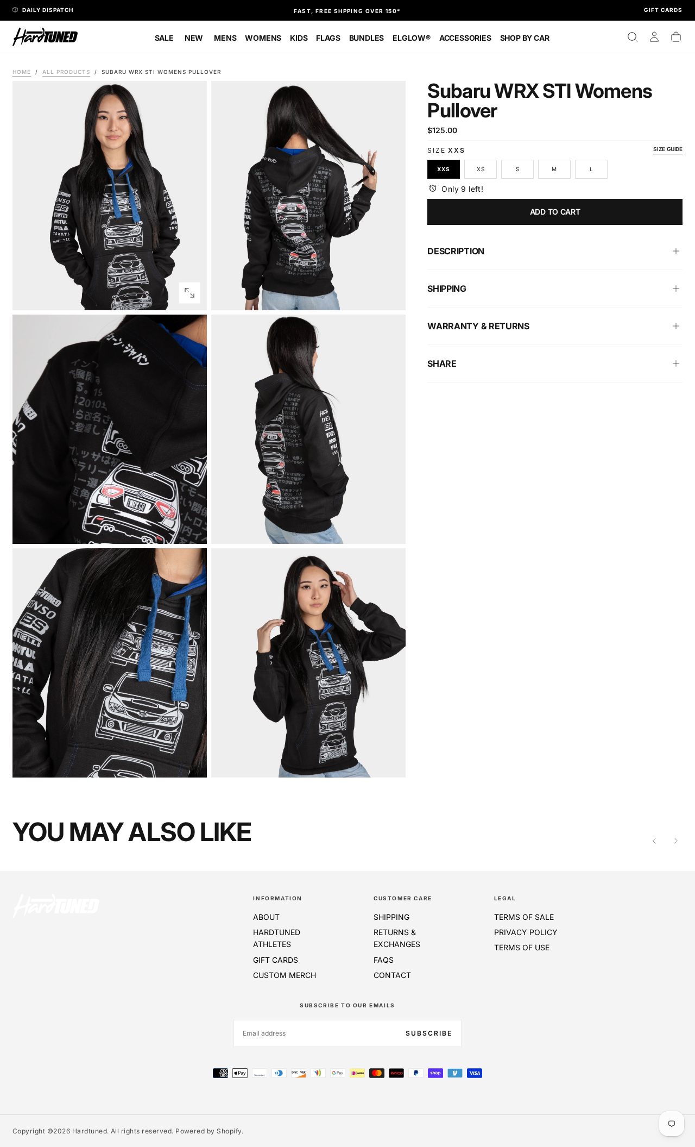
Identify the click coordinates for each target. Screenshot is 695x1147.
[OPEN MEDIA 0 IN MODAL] (189, 292)
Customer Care (403, 898)
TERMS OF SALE (524, 917)
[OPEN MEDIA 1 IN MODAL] (388, 292)
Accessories (465, 37)
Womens (263, 37)
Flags (328, 37)
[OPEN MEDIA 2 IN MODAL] (189, 526)
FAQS (384, 959)
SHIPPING (391, 917)
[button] (632, 37)
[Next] (676, 841)
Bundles (366, 37)
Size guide (668, 149)
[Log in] (654, 37)
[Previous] (654, 841)
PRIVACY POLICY (526, 932)
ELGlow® (412, 37)
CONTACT (392, 975)
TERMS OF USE (521, 947)
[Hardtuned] (55, 906)
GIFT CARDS (275, 959)
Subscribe (429, 1033)
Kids (298, 37)
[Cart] (676, 37)
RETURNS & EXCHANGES (397, 938)
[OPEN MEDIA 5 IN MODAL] (388, 760)
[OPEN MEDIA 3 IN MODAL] (388, 526)
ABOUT (266, 917)
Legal (505, 898)
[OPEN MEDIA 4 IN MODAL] (189, 760)
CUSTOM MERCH (284, 975)
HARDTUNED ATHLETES (276, 938)
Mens (225, 37)
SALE (164, 37)
